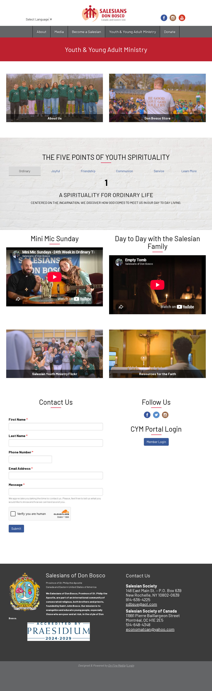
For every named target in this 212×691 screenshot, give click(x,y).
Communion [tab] (124, 171)
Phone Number (21, 452)
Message (17, 484)
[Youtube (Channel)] (182, 17)
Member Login (156, 442)
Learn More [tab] (189, 171)
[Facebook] (164, 17)
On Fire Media (116, 665)
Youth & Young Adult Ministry (132, 31)
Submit (16, 528)
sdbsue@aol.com (141, 604)
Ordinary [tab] (24, 171)
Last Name (18, 436)
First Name (18, 419)
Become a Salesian (86, 31)
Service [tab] (159, 171)
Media (59, 31)
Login (130, 665)
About (41, 31)
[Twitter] (156, 415)
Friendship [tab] (88, 171)
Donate (169, 31)
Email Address (21, 468)
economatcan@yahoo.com (150, 629)
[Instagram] (173, 17)
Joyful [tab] (55, 171)
